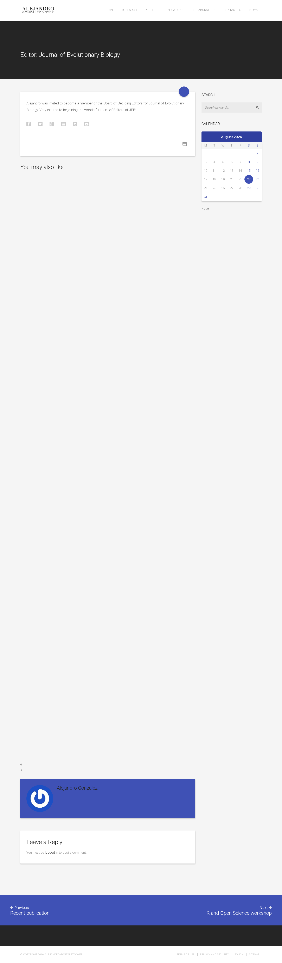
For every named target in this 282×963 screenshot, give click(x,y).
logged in (51, 852)
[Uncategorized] (184, 91)
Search (259, 108)
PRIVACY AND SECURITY (214, 954)
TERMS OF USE (185, 954)
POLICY (239, 954)
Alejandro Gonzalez (77, 788)
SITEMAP (254, 954)
